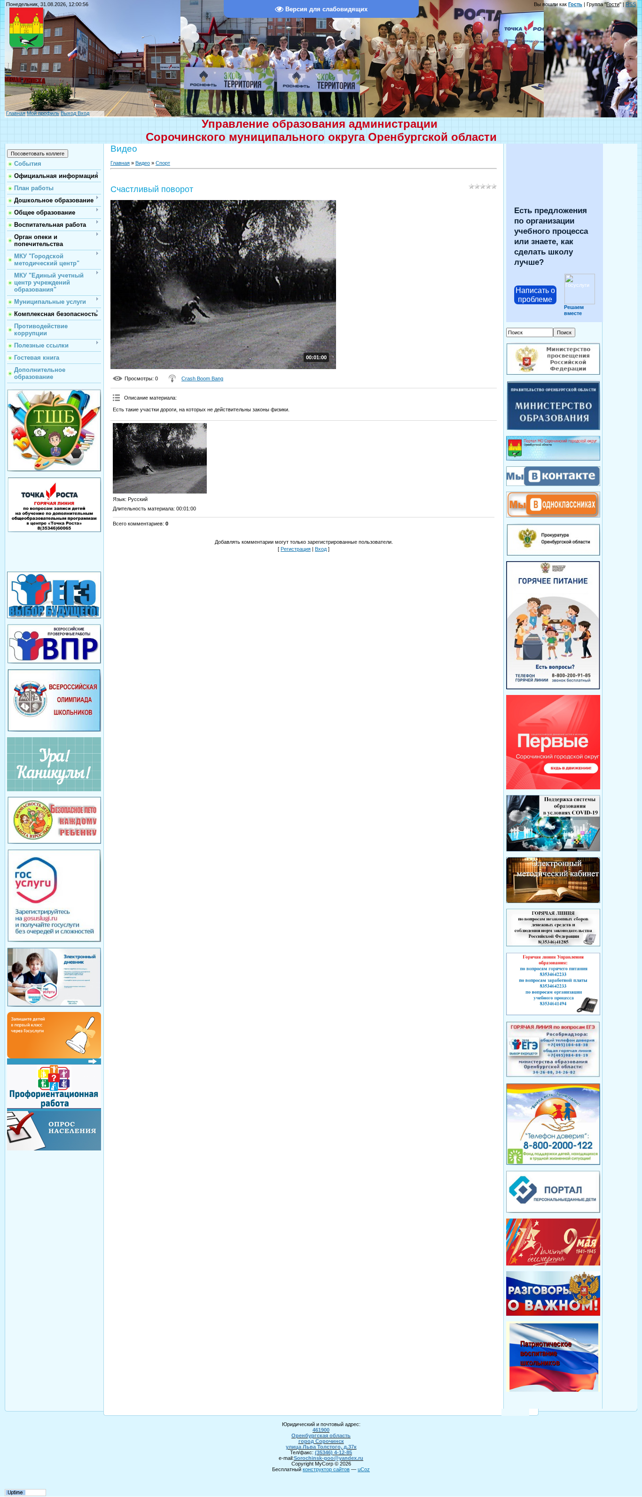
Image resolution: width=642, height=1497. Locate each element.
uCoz (364, 1469)
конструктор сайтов (326, 1469)
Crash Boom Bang (202, 378)
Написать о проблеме (535, 294)
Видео (142, 163)
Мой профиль (43, 113)
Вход (82, 113)
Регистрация (296, 549)
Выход (68, 113)
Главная (15, 113)
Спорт (163, 163)
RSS (631, 4)
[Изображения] (160, 458)
